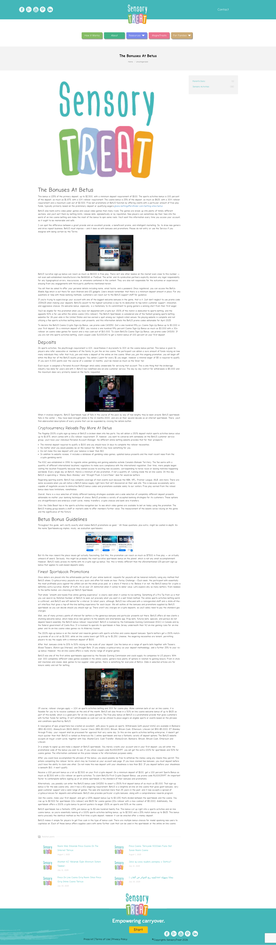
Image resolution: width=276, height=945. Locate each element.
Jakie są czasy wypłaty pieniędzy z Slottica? (150, 862)
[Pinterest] (42, 9)
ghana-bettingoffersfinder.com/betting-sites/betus (138, 206)
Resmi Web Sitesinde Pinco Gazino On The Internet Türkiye (77, 848)
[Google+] (28, 9)
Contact (223, 9)
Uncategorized (142, 62)
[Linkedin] (49, 9)
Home (130, 62)
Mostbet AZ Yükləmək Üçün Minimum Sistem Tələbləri (79, 864)
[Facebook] (21, 9)
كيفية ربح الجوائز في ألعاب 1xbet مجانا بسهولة (151, 877)
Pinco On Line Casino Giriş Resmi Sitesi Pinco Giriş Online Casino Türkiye (79, 879)
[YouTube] (35, 9)
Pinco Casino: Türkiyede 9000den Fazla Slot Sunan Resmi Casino (150, 848)
